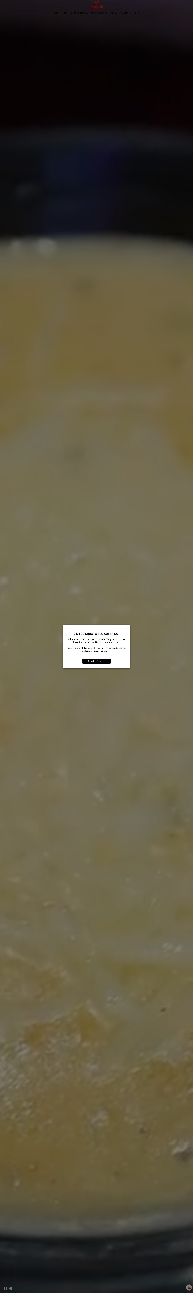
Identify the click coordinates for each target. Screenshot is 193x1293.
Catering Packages (96, 661)
